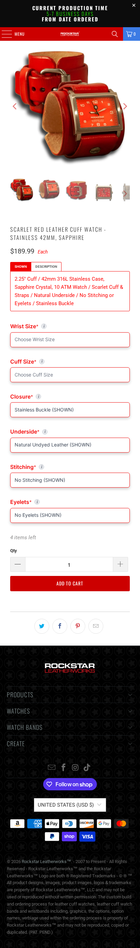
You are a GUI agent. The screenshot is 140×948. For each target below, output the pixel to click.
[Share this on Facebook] (59, 626)
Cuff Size (52, 361)
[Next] (124, 107)
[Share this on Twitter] (41, 626)
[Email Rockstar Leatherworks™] (52, 768)
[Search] (114, 34)
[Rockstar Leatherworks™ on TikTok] (87, 768)
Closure (70, 396)
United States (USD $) (66, 805)
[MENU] (3, 34)
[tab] (20, 266)
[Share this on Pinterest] (77, 626)
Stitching (70, 467)
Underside (70, 431)
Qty (13, 550)
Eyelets (70, 502)
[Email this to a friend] (95, 626)
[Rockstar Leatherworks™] (70, 34)
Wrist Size (70, 326)
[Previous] (15, 107)
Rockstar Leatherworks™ (46, 861)
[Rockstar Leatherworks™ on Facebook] (64, 768)
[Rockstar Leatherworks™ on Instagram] (75, 768)
